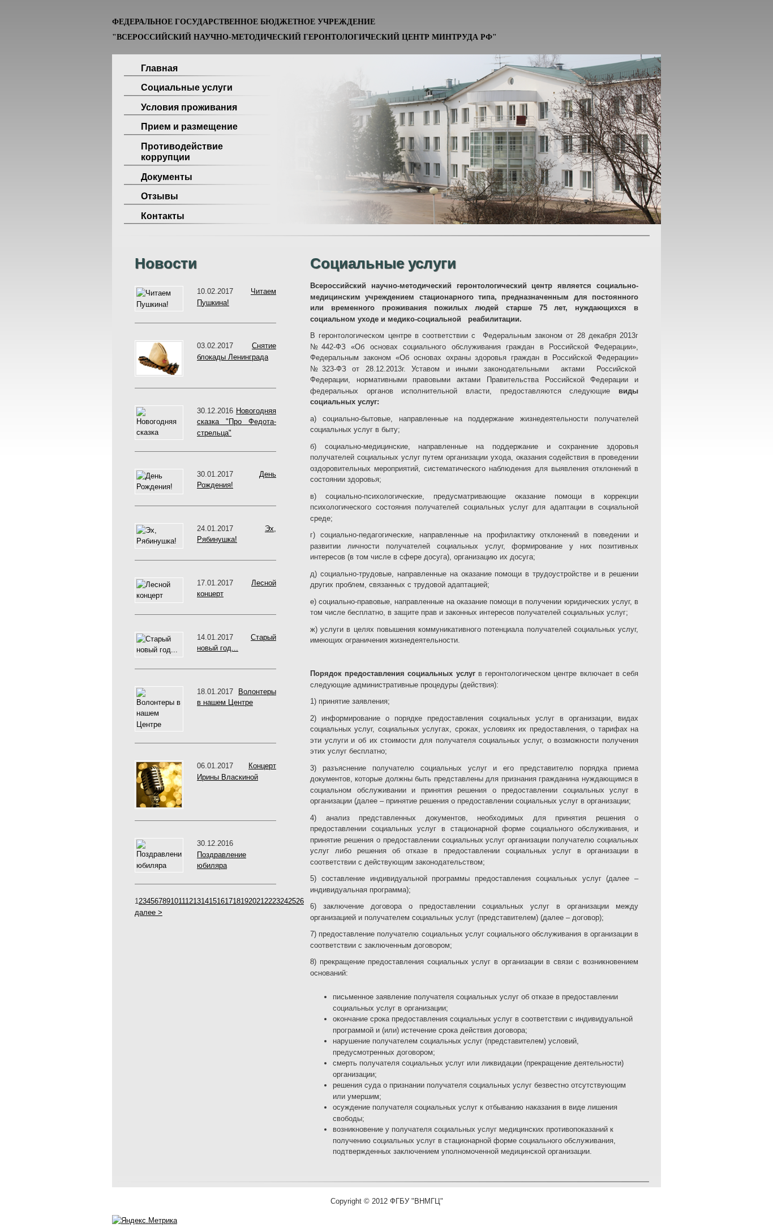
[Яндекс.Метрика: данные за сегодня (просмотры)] (144, 1220)
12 (189, 901)
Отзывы (159, 196)
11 (181, 901)
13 (197, 901)
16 (221, 901)
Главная (159, 68)
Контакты (162, 216)
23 (276, 901)
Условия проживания (189, 107)
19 (244, 901)
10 (174, 901)
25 (292, 901)
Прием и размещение (189, 126)
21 (260, 901)
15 (213, 901)
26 (300, 901)
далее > (148, 912)
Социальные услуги (187, 87)
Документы (166, 177)
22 (268, 901)
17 (229, 901)
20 (252, 901)
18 (237, 901)
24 (284, 901)
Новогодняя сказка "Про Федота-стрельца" (236, 422)
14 (205, 901)
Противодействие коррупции (182, 152)
